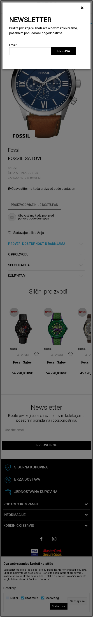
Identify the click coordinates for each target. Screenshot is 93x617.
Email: (13, 45)
